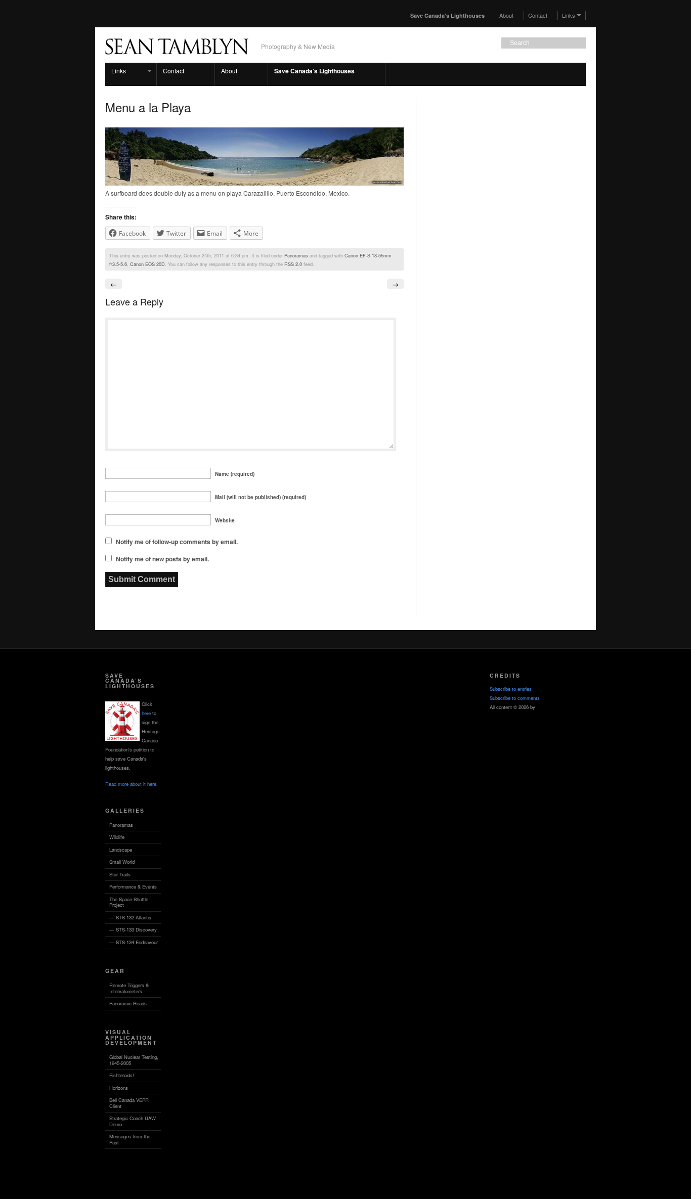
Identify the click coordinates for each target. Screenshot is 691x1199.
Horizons (118, 1087)
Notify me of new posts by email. (162, 558)
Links (566, 15)
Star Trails (120, 874)
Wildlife (116, 836)
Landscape (120, 849)
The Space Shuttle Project (128, 902)
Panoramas (296, 255)
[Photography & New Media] (177, 59)
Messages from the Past (129, 1139)
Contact (537, 15)
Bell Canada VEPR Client (129, 1102)
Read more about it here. (131, 783)
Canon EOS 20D (147, 264)
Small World (122, 861)
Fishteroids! (121, 1075)
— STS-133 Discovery (133, 929)
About (506, 15)
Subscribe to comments (515, 697)
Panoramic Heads (128, 1003)
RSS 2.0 (293, 264)
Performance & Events (133, 886)
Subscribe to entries (511, 688)
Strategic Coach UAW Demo (132, 1121)
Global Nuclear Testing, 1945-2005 (133, 1060)
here (146, 713)
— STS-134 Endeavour (133, 942)
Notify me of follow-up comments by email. (177, 541)
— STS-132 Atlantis (130, 917)
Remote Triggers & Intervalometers (129, 988)
